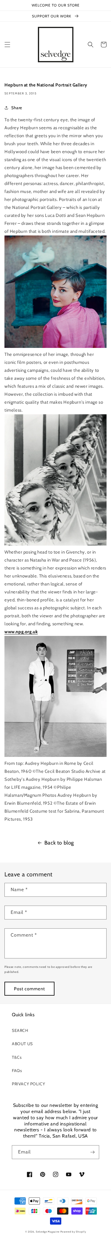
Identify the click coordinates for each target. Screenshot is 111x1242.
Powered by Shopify (73, 1231)
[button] (7, 44)
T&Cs (17, 1057)
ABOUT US (22, 1043)
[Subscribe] (92, 1152)
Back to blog (59, 843)
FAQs (17, 1070)
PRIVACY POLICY (28, 1083)
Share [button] (16, 107)
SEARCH (20, 1030)
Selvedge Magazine (47, 1231)
